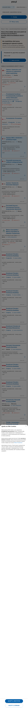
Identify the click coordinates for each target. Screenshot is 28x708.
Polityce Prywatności (18, 442)
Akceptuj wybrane (13, 705)
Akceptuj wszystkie (14, 701)
